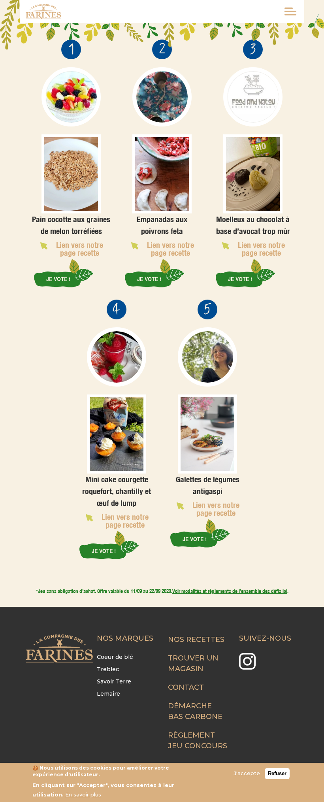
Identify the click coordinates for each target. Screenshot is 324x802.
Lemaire (108, 693)
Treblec (108, 669)
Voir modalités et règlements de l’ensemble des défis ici (229, 591)
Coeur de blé (115, 656)
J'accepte (247, 773)
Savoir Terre (114, 681)
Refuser (277, 773)
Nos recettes (196, 639)
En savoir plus (83, 794)
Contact (186, 687)
